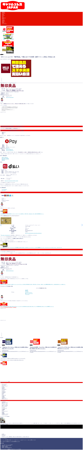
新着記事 (3, 12)
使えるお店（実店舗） (5, 158)
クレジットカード (4, 23)
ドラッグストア (4, 408)
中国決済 (3, 20)
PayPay (3, 386)
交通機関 (3, 409)
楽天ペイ (11, 307)
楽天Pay (3, 14)
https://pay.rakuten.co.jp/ (9, 149)
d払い (3, 16)
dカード (5, 25)
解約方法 (3, 160)
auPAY (3, 17)
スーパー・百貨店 (5, 404)
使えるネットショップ (5, 159)
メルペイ (3, 19)
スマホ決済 (5, 307)
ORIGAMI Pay (4, 389)
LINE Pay (3, 15)
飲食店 (3, 410)
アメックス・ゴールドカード (5, 235)
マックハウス (27, 294)
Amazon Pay (4, 391)
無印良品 (26, 290)
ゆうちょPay (4, 395)
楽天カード (8, 148)
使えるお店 (4, 190)
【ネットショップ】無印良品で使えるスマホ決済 (9, 107)
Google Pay (3, 392)
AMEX (5, 24)
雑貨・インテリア (5, 405)
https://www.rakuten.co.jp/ (9, 150)
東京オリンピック (5, 398)
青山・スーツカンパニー (29, 293)
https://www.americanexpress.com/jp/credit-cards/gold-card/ (33, 233)
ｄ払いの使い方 (4, 189)
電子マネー (3, 21)
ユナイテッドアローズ (28, 292)
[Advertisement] (26, 119)
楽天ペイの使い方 (5, 157)
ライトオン (27, 291)
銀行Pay (3, 18)
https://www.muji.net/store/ (10, 97)
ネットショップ (4, 406)
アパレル (1, 54)
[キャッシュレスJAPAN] (12, 10)
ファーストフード (5, 411)
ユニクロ (26, 289)
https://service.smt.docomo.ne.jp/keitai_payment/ (11, 180)
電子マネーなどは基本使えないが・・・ (8, 109)
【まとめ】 (4, 110)
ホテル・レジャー (5, 414)
